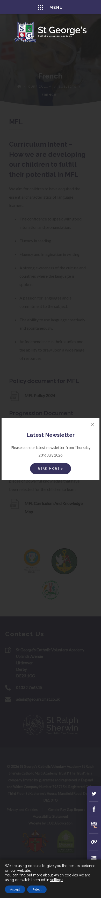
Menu (56, 7)
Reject (36, 889)
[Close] (92, 425)
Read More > (50, 468)
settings (56, 880)
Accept (15, 889)
